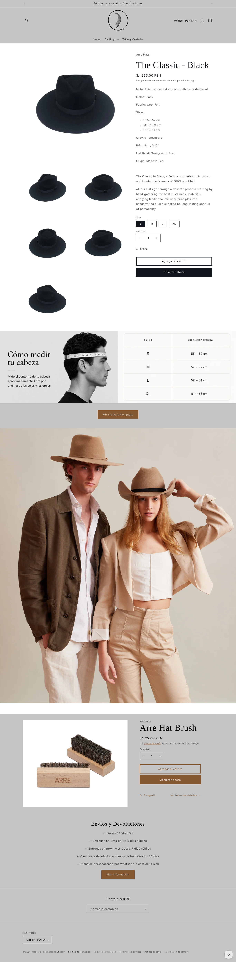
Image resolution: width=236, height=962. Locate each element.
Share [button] (143, 248)
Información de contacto (177, 952)
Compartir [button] (150, 795)
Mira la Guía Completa (118, 414)
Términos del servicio (130, 952)
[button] (27, 20)
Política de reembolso (79, 952)
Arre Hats (36, 952)
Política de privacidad (105, 952)
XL (174, 223)
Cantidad (141, 231)
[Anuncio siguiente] (212, 3)
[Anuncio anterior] (24, 3)
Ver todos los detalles (184, 795)
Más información (118, 874)
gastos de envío (149, 80)
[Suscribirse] (145, 909)
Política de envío (153, 952)
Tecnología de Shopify (53, 952)
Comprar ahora (174, 272)
